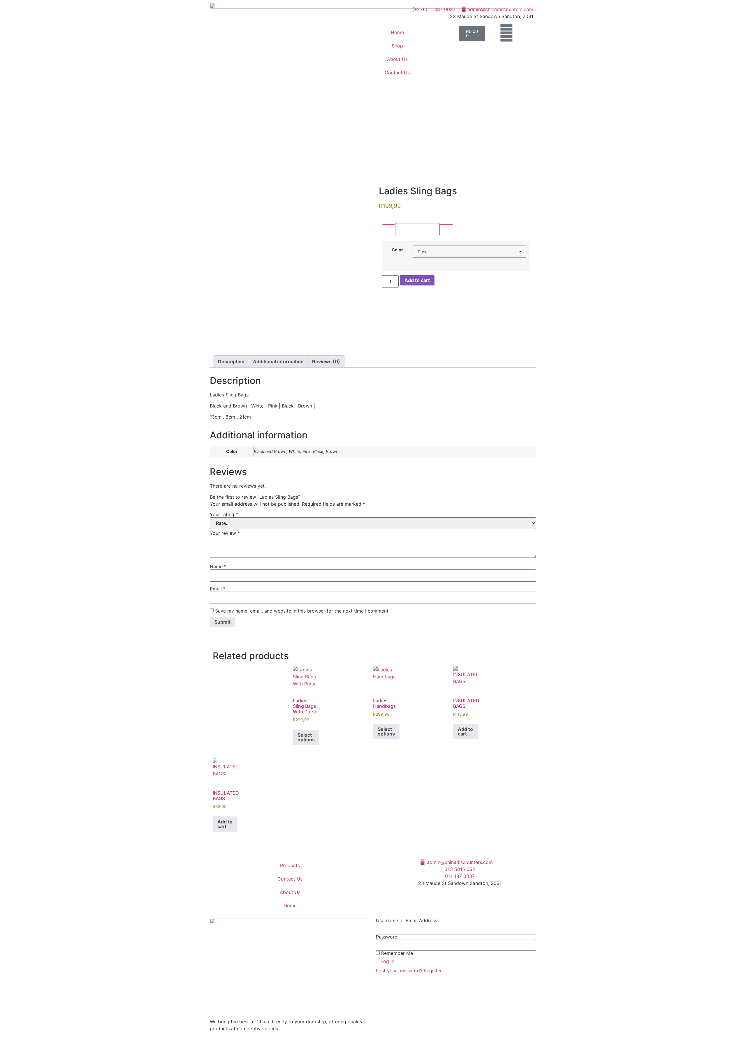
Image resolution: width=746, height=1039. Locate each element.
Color (397, 250)
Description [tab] (231, 361)
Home (397, 32)
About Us (397, 59)
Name (218, 566)
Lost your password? (399, 970)
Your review (225, 533)
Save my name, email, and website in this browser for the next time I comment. (302, 610)
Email (218, 588)
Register (433, 970)
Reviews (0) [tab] (326, 361)
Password (386, 936)
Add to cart (417, 280)
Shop (397, 46)
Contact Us (397, 72)
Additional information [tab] (278, 361)
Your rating (224, 514)
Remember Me (396, 953)
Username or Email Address (406, 920)
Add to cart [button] (465, 731)
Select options (306, 737)
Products (290, 865)
